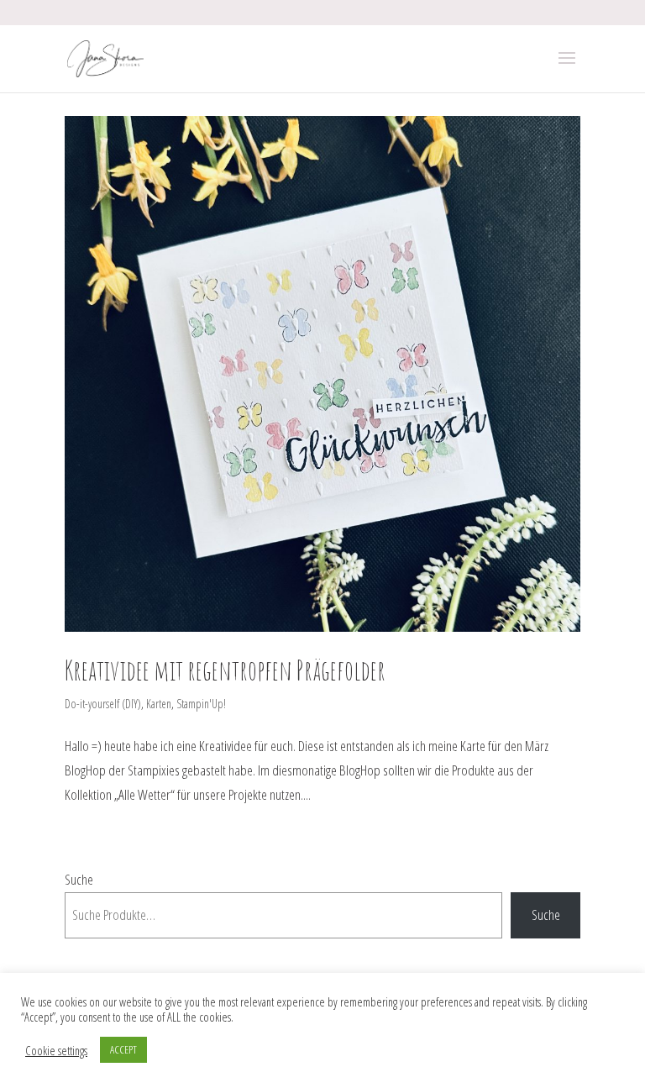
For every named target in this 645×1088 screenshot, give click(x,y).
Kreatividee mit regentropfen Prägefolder (225, 670)
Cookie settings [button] (56, 1050)
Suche (79, 879)
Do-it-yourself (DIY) (103, 704)
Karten (158, 704)
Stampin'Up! (201, 704)
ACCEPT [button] (123, 1049)
